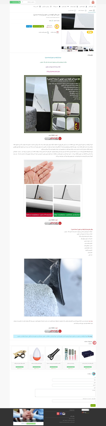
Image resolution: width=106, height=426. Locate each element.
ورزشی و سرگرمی (45, 6)
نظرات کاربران (70, 10)
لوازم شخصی (82, 6)
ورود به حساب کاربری (31, 423)
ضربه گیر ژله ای (53, 336)
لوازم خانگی (91, 6)
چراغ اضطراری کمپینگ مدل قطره (36, 363)
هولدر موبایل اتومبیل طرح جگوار (19, 363)
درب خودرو (74, 336)
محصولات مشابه (81, 10)
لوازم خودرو (64, 6)
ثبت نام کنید (23, 423)
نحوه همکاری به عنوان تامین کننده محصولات (67, 422)
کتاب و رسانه (35, 6)
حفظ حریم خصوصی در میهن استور (69, 420)
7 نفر (28, 26)
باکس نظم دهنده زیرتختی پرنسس (87, 363)
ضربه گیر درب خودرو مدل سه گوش (35, 336)
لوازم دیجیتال (72, 6)
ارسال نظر (93, 405)
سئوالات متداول (72, 418)
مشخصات (90, 10)
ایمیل (95, 382)
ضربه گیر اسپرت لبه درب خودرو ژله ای (64, 336)
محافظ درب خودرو (46, 336)
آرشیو (90, 343)
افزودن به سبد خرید (37, 26)
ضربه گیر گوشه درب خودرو (82, 336)
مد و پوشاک (55, 6)
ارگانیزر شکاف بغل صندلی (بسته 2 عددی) (53, 363)
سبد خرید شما (15, 2)
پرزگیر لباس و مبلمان (70, 363)
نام (95, 377)
